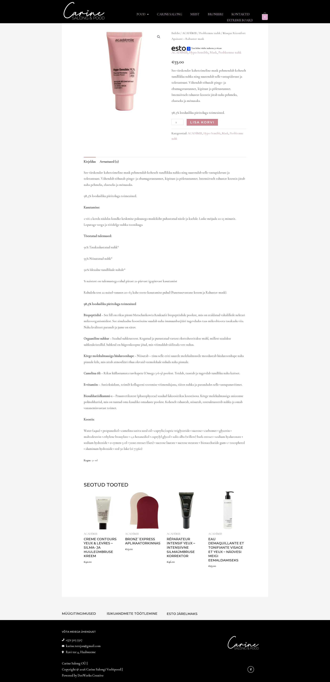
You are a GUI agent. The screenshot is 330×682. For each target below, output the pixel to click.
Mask (213, 52)
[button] (142, 14)
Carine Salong (169, 14)
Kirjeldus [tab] (90, 161)
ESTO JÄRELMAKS (182, 614)
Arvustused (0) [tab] (109, 161)
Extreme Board (240, 20)
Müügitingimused (79, 614)
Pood (141, 14)
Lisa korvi (202, 122)
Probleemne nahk (210, 33)
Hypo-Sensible (198, 52)
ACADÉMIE (189, 33)
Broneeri (215, 14)
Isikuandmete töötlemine (132, 614)
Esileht (176, 33)
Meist (195, 14)
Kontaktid (241, 14)
